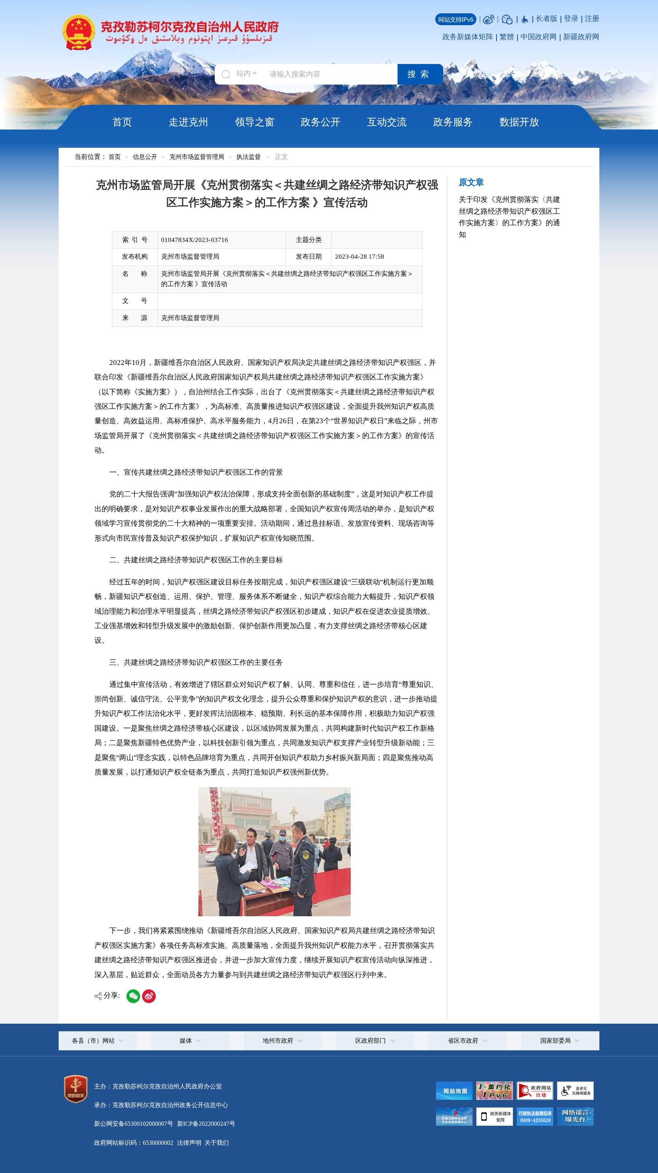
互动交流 (387, 122)
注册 (592, 18)
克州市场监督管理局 (196, 156)
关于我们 (216, 1142)
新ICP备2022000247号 (205, 1123)
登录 (571, 18)
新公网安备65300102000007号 (133, 1123)
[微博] (488, 18)
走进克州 (188, 122)
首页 (122, 122)
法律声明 (189, 1142)
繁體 (507, 37)
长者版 (546, 18)
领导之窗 (255, 122)
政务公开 (320, 122)
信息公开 (145, 156)
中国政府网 (539, 37)
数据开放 (519, 122)
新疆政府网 (581, 37)
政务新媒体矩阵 (467, 37)
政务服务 (453, 122)
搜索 (420, 74)
